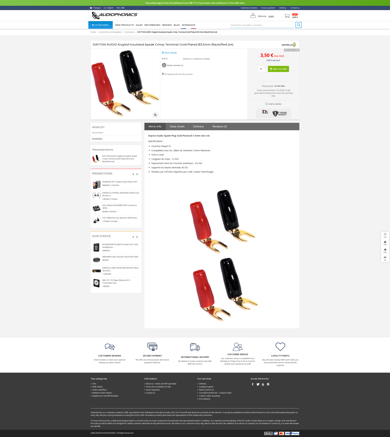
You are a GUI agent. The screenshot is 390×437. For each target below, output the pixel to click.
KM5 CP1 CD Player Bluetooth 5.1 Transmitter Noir (116, 281)
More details (170, 52)
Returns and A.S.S (205, 389)
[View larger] (155, 115)
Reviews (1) (219, 126)
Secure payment (268, 8)
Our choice (101, 236)
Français (97, 8)
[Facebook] (253, 384)
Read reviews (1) (175, 65)
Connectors (129, 32)
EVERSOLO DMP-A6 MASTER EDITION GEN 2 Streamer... (120, 269)
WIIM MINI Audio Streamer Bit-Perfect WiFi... (121, 256)
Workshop (188, 25)
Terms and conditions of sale (157, 386)
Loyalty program (205, 386)
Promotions (102, 173)
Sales (139, 25)
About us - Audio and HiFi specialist (160, 383)
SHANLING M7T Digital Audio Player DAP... (120, 181)
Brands (167, 25)
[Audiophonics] (115, 15)
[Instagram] (268, 384)
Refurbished (152, 25)
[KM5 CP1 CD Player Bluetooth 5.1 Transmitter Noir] (96, 283)
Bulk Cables (97, 386)
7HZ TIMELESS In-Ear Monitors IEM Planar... (120, 218)
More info (155, 126)
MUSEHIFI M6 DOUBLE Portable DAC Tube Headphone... (120, 245)
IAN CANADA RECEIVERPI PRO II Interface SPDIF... (119, 206)
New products (124, 25)
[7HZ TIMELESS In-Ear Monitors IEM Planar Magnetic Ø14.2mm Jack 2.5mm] (96, 221)
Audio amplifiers (99, 389)
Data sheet (177, 126)
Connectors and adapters (110, 32)
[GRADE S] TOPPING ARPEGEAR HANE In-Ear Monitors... (120, 194)
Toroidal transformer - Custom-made (214, 393)
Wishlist (98, 127)
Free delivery (203, 399)
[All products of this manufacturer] (288, 44)
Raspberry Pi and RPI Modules (104, 396)
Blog (177, 25)
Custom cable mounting (208, 396)
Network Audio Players (101, 393)
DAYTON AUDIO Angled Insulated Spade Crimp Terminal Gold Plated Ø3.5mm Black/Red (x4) (119, 159)
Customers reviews (249, 8)
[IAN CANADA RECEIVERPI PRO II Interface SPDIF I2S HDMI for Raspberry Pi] (96, 208)
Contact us (295, 8)
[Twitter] (258, 384)
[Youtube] (263, 384)
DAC (93, 383)
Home (93, 32)
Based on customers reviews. (196, 59)
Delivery (282, 8)
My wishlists (97, 138)
